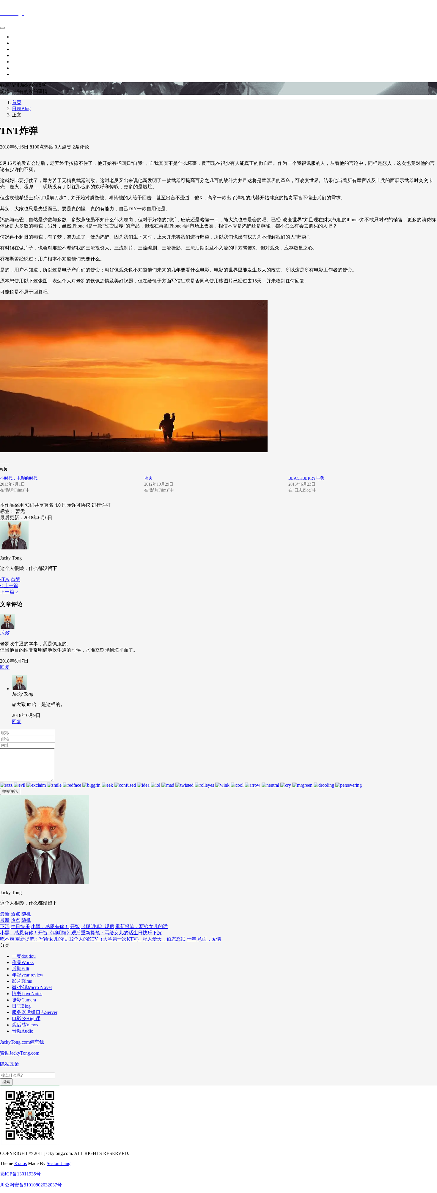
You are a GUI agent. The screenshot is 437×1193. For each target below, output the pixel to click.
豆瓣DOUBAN (27, 67)
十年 (191, 938)
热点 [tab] (15, 914)
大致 (5, 632)
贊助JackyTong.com (19, 1052)
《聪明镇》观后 (97, 926)
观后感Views (25, 1024)
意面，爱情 (209, 938)
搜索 (6, 1082)
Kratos (20, 1163)
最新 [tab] (5, 914)
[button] (15, 579)
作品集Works (25, 49)
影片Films (22, 981)
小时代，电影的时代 (18, 478)
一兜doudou (24, 956)
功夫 (148, 478)
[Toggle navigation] (2, 28)
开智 (75, 926)
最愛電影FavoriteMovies (36, 61)
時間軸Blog (23, 42)
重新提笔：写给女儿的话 (141, 926)
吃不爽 (7, 938)
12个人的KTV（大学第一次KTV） (105, 938)
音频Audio (22, 1031)
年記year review (27, 974)
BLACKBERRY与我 (306, 478)
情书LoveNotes (27, 993)
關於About (22, 55)
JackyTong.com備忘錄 (22, 1042)
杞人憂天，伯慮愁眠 (164, 938)
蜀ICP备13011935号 (20, 1173)
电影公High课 (26, 1018)
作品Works (23, 962)
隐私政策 (9, 1063)
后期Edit (20, 968)
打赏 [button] (5, 579)
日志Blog (21, 108)
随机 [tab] (26, 914)
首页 (16, 36)
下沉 (5, 926)
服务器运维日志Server (34, 1012)
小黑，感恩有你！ (50, 926)
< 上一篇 (9, 585)
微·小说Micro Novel (32, 987)
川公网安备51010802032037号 (31, 1184)
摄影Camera (24, 999)
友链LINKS (24, 74)
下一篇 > (9, 591)
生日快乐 (20, 926)
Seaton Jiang (58, 1163)
